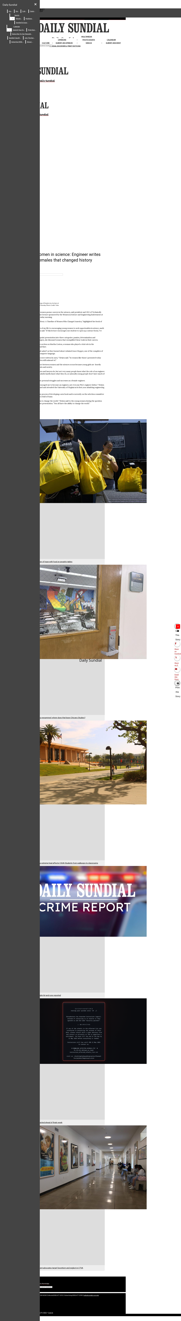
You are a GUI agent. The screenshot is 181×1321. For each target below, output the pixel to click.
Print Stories (32, 30)
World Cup (20, 18)
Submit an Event (113, 43)
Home (11, 11)
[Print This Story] (177, 683)
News (18, 11)
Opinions (62, 40)
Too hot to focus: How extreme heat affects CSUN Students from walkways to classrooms (60, 863)
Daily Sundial (10, 4)
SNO (45, 1312)
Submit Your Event (19, 30)
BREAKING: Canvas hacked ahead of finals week (42, 1122)
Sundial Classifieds (15, 38)
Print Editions (74, 46)
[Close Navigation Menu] (35, 4)
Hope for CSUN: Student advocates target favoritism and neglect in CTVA (53, 1268)
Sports (17, 15)
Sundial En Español (58, 46)
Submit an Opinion (64, 43)
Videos (89, 43)
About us (30, 42)
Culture (25, 11)
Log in (50, 1312)
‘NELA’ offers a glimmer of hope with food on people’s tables (47, 562)
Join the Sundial (30, 38)
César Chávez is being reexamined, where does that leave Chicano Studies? (54, 718)
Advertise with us (18, 42)
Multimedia (86, 37)
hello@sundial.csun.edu (91, 1295)
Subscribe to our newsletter (22, 34)
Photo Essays (89, 40)
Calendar (111, 40)
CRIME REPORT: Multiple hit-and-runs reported (42, 995)
